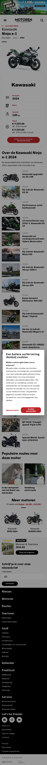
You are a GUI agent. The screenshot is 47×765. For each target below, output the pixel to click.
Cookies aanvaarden (31, 410)
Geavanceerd (12, 410)
